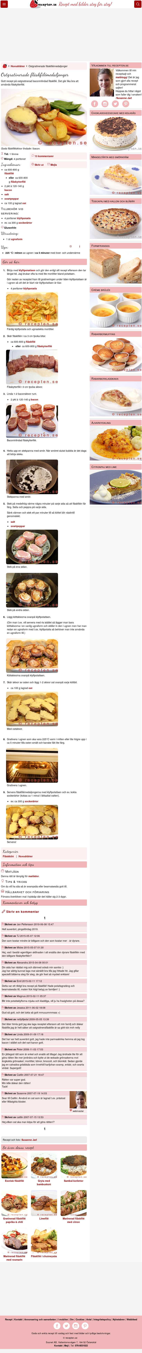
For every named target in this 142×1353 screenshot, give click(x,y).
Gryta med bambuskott (44, 1182)
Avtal (89, 1319)
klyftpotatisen (27, 270)
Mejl (66, 1345)
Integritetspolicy (102, 1319)
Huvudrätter (18, 66)
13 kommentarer (44, 156)
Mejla (54, 164)
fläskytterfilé (18, 181)
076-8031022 (81, 1345)
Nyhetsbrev (119, 1319)
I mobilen (63, 1319)
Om (72, 1319)
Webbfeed (132, 1319)
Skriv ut (39, 164)
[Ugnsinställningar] (70, 246)
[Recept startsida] (43, 7)
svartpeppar (12, 198)
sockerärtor (25, 222)
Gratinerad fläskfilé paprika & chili (14, 1220)
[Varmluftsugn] (79, 246)
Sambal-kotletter (73, 1180)
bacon (8, 190)
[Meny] (4, 4)
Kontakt (18, 1319)
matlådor (33, 876)
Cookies (80, 1319)
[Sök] (137, 4)
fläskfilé (9, 173)
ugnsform (16, 239)
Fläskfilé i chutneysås (44, 1256)
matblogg (121, 77)
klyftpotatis (24, 218)
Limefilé (44, 1218)
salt (7, 194)
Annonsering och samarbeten (40, 1319)
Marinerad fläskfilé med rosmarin (14, 1257)
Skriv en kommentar (22, 911)
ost (24, 203)
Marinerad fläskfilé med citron (74, 1220)
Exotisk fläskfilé (14, 1180)
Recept (8, 1319)
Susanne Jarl (29, 1139)
